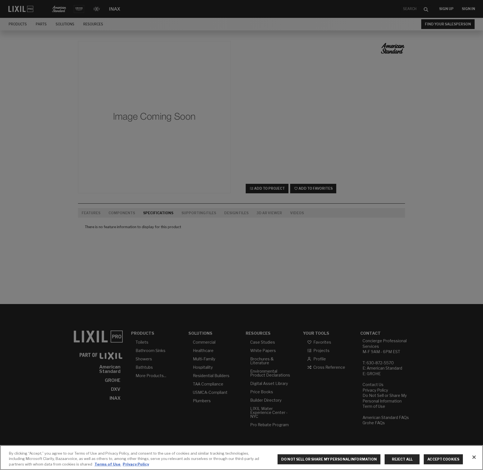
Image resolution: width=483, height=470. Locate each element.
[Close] (474, 457)
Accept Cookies (443, 459)
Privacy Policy (136, 464)
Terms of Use (107, 464)
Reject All (402, 459)
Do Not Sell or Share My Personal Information (329, 459)
